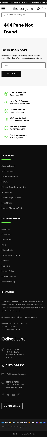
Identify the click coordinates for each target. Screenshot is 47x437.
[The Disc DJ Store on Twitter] (8, 394)
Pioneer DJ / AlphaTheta (12, 208)
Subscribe (11, 74)
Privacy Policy (8, 250)
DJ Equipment (8, 171)
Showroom (7, 240)
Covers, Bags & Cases (11, 198)
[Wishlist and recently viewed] (38, 8)
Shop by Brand (8, 166)
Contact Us (6, 234)
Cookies (5, 261)
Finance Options (9, 276)
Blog (4, 245)
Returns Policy (8, 271)
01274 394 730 (19, 129)
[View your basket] (43, 8)
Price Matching (8, 282)
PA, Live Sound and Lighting (14, 187)
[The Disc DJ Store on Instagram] (18, 394)
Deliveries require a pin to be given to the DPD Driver (23, 2)
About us (6, 229)
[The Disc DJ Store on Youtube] (13, 394)
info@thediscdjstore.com (16, 374)
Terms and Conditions (11, 255)
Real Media (31, 434)
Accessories (7, 192)
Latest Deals (7, 203)
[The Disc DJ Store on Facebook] (3, 394)
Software (5, 182)
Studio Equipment (10, 177)
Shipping (6, 266)
